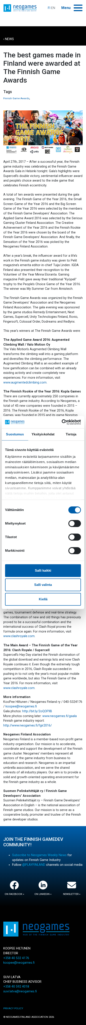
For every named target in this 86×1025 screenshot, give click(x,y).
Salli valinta (43, 585)
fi (49, 8)
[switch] (74, 523)
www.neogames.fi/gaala (59, 716)
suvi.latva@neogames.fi (20, 991)
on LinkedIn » (42, 894)
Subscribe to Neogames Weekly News (39, 855)
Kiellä (43, 599)
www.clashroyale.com (19, 636)
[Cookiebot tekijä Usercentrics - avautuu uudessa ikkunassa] (62, 422)
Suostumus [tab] (15, 434)
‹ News (8, 39)
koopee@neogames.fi (21, 706)
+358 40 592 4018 (16, 986)
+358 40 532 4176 (16, 958)
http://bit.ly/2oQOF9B (37, 711)
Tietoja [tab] (71, 434)
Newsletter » (71, 894)
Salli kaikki (43, 570)
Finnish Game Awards (16, 98)
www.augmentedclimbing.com (25, 382)
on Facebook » (14, 894)
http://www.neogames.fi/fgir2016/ (27, 725)
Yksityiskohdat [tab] (43, 434)
